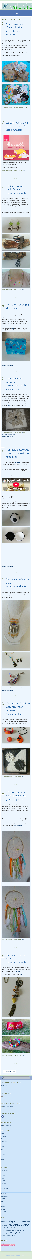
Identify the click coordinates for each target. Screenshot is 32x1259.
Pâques (6, 1233)
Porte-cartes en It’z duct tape (17, 307)
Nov (3, 23)
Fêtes (2, 1156)
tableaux (29, 1233)
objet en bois (22, 1230)
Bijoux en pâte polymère (10, 1125)
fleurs (3, 434)
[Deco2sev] (13, 5)
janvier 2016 (3, 1185)
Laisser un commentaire (7, 109)
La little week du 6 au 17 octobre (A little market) (17, 126)
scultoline (25, 1233)
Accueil (2, 1133)
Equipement (3, 1154)
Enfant (2, 1151)
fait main (22, 1225)
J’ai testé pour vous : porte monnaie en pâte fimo (17, 453)
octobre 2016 (4, 1172)
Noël (16, 1230)
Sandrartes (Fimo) (5, 1098)
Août (3, 185)
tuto (13, 328)
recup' (21, 1233)
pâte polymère (14, 1233)
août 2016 (3, 1175)
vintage (12, 1235)
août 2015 (3, 1198)
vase (2, 1235)
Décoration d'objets (5, 1144)
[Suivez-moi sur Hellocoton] (7, 1106)
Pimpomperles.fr (18, 825)
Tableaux (3, 1162)
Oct (3, 122)
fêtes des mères (19, 1228)
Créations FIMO (4, 1141)
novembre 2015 (4, 1191)
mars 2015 (3, 1211)
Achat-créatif (3, 1136)
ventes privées (6, 1235)
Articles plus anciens (9, 1071)
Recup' (2, 1159)
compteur (3, 1243)
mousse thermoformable (10, 434)
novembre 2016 (4, 1170)
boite (18, 1221)
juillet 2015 (3, 1201)
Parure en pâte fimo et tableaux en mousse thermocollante (18, 708)
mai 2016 (3, 1178)
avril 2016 (3, 1180)
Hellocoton (13, 1108)
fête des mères (9, 1228)
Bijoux (2, 1138)
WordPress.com (14, 1257)
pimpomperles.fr (19, 595)
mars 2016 (3, 1183)
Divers (25, 107)
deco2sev (8, 1108)
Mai (3, 304)
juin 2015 (3, 1204)
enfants (16, 1224)
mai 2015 (3, 1206)
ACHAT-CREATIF (4, 1085)
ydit (2, 1125)
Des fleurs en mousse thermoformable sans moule (16, 383)
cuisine (6, 1225)
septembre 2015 (4, 1196)
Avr (3, 703)
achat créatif (7, 1221)
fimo (26, 1224)
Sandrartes (17, 462)
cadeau (23, 1221)
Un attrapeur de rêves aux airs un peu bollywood (16, 795)
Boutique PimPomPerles (6, 1088)
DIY (22, 432)
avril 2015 (3, 1209)
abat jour (3, 1221)
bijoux (13, 1221)
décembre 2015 (4, 1188)
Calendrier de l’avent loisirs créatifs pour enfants (14, 29)
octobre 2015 (4, 1193)
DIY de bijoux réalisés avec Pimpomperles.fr (16, 189)
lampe (26, 1228)
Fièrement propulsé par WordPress (13, 1255)
